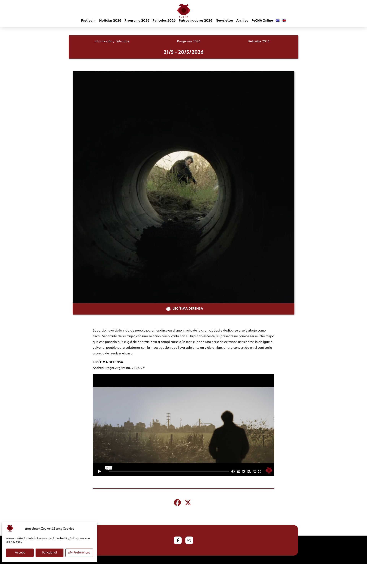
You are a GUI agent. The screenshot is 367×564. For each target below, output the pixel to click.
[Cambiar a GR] (277, 21)
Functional (49, 552)
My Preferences (79, 552)
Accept (20, 552)
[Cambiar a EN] (284, 21)
